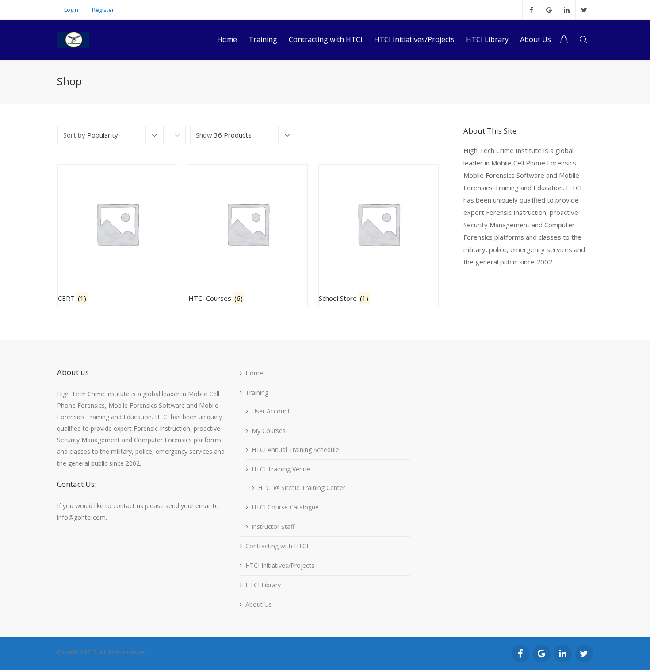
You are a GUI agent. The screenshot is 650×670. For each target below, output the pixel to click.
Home (254, 373)
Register (103, 10)
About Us (258, 604)
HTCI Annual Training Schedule (295, 449)
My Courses (269, 430)
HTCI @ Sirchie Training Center (301, 487)
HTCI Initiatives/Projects (279, 565)
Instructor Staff (273, 526)
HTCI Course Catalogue (285, 507)
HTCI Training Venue (281, 469)
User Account (271, 411)
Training (256, 392)
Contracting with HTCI (276, 546)
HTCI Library (263, 585)
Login (71, 10)
